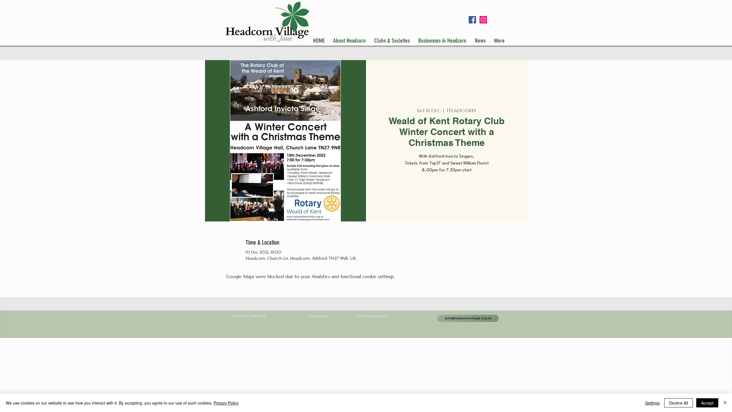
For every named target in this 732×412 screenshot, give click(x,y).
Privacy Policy (226, 403)
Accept (707, 403)
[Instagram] (483, 19)
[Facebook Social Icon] (472, 19)
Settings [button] (652, 403)
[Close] (725, 402)
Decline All (678, 403)
